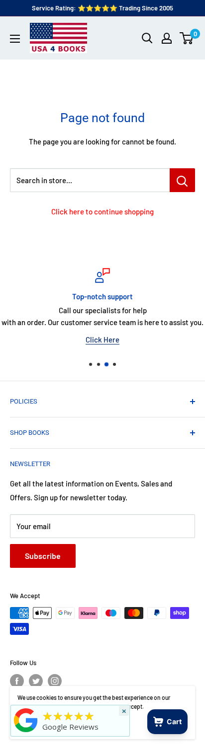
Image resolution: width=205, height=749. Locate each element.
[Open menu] (15, 39)
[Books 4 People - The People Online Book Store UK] (25, 732)
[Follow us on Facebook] (17, 681)
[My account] (167, 38)
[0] (187, 38)
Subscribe (43, 555)
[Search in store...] (182, 180)
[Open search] (147, 38)
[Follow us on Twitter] (36, 681)
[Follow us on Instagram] (55, 681)
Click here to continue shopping (102, 211)
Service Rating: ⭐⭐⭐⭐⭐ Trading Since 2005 (102, 8)
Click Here (102, 339)
